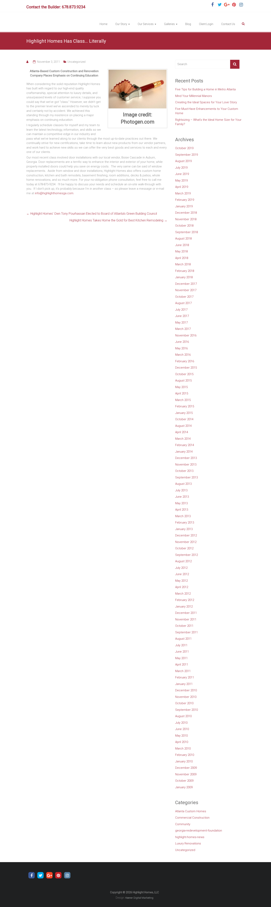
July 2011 (181, 645)
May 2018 (181, 251)
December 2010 (186, 690)
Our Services (146, 24)
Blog (188, 24)
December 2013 (186, 458)
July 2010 (181, 722)
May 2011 (181, 658)
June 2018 (182, 245)
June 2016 (182, 342)
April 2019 (181, 187)
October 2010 (184, 703)
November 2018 (185, 219)
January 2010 (184, 761)
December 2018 (186, 212)
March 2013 (183, 516)
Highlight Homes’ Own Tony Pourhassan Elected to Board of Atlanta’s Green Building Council (91, 213)
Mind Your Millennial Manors (193, 96)
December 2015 (186, 367)
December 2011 (186, 613)
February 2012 (184, 600)
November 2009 (185, 774)
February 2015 (184, 406)
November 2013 (185, 464)
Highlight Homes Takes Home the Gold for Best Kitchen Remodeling (118, 220)
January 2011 (184, 684)
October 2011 (184, 626)
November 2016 (185, 335)
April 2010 (181, 742)
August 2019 (183, 161)
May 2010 (181, 735)
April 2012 (181, 587)
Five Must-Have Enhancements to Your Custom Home (206, 111)
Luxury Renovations (188, 843)
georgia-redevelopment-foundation (198, 830)
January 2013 (184, 529)
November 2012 (185, 542)
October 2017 (184, 296)
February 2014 (184, 445)
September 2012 (186, 555)
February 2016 (184, 361)
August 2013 (183, 484)
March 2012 (183, 593)
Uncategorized (76, 61)
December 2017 (186, 284)
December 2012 (186, 535)
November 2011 (185, 619)
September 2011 (186, 632)
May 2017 (181, 322)
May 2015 (181, 387)
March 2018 (183, 264)
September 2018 (186, 232)
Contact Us (228, 24)
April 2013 (181, 509)
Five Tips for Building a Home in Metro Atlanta (205, 89)
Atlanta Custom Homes (190, 811)
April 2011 (181, 664)
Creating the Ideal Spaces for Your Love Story (206, 102)
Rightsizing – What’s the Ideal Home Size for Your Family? (208, 122)
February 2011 (184, 677)
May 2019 (181, 180)
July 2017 (181, 309)
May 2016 (181, 348)
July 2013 (181, 490)
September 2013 (186, 477)
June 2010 (182, 729)
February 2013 (184, 522)
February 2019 (184, 200)
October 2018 (184, 225)
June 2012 (182, 574)
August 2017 (183, 303)
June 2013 (182, 496)
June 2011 (182, 651)
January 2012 (184, 606)
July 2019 (181, 167)
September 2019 (186, 154)
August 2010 (183, 716)
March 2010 (183, 748)
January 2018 (184, 277)
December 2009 (186, 768)
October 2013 (184, 471)
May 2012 (181, 580)
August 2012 (183, 561)
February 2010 (184, 755)
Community (182, 824)
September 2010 (186, 710)
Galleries (169, 24)
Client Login (206, 24)
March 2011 (183, 671)
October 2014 (184, 419)
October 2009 (184, 780)
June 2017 (182, 316)
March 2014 (183, 438)
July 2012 (181, 568)
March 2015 (183, 400)
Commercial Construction (192, 817)
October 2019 (184, 148)
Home (103, 24)
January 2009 (184, 787)
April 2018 (181, 258)
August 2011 (183, 638)
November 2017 (185, 290)
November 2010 (185, 697)
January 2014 (184, 451)
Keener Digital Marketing (139, 897)
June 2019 (182, 174)
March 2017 (183, 329)
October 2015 (184, 374)
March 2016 (183, 354)
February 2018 (184, 271)
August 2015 (183, 380)
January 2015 (184, 413)
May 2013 (181, 503)
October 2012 (184, 548)
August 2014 (183, 426)
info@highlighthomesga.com (54, 193)
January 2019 (184, 206)
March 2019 (183, 193)
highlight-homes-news (189, 837)
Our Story (121, 24)
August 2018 (183, 238)
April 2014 (181, 432)
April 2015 (181, 393)
